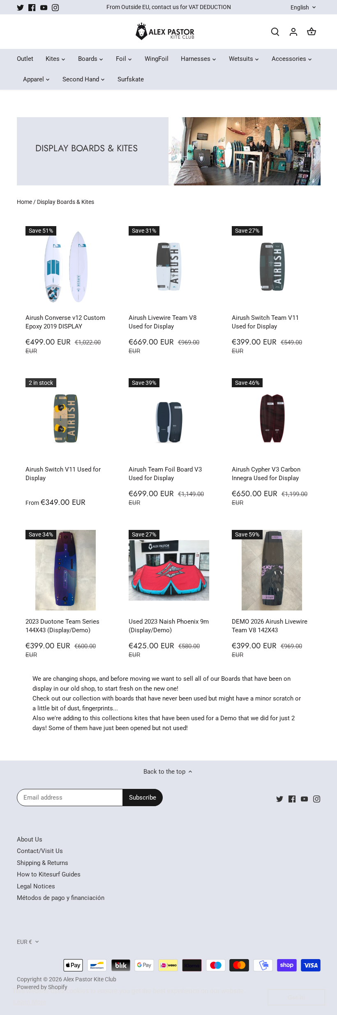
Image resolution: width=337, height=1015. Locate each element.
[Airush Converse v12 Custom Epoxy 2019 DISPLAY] (65, 266)
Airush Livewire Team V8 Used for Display (162, 322)
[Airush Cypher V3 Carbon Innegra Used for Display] (272, 418)
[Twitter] (20, 7)
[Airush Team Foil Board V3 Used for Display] (169, 418)
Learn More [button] (29, 1002)
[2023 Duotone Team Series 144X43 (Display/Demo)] (65, 570)
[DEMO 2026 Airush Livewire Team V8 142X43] (272, 570)
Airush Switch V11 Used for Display (63, 474)
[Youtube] (43, 7)
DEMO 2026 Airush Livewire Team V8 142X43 (269, 626)
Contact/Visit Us (40, 851)
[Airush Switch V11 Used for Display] (65, 418)
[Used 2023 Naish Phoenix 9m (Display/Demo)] (169, 570)
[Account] (293, 32)
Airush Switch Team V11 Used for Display (265, 322)
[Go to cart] (311, 32)
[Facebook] (31, 7)
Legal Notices (36, 886)
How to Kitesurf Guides (49, 874)
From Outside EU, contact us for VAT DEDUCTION (168, 7)
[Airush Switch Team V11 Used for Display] (272, 266)
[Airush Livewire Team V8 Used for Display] (169, 266)
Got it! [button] (296, 997)
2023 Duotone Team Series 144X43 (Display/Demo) (62, 626)
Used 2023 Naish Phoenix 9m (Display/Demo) (169, 626)
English (300, 7)
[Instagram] (55, 7)
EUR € (24, 942)
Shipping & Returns (42, 863)
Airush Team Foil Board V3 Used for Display (165, 474)
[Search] (275, 32)
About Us (29, 839)
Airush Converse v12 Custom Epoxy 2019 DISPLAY (65, 322)
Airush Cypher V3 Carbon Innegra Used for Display (266, 474)
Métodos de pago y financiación (60, 898)
